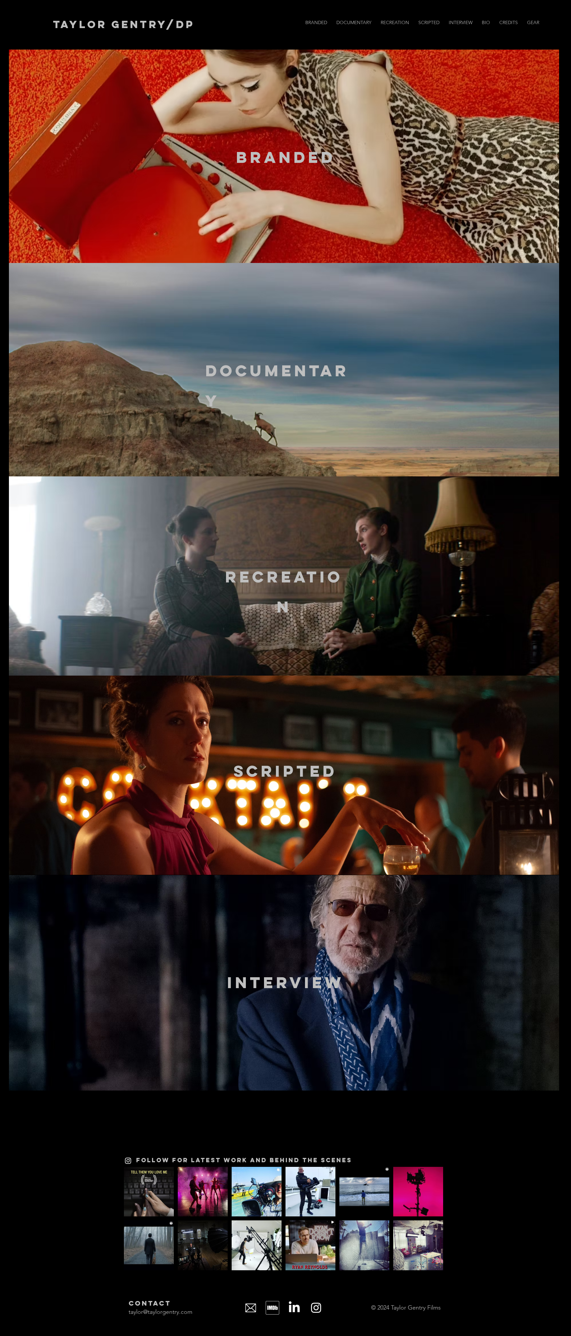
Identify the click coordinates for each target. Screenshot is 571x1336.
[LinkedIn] (294, 1308)
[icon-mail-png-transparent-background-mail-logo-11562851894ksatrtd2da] (250, 1308)
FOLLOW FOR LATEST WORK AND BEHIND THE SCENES (244, 1160)
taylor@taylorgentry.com (160, 1312)
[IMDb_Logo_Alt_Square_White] (272, 1308)
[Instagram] (128, 1161)
